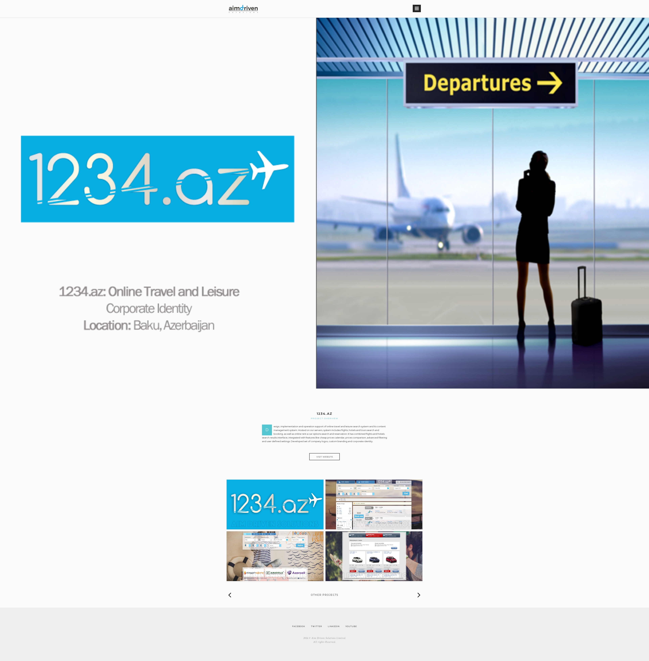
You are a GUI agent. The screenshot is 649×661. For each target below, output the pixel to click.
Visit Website (324, 456)
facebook (298, 626)
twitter (316, 626)
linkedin (334, 626)
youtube (351, 626)
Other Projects (324, 594)
